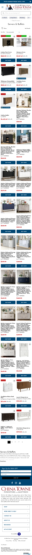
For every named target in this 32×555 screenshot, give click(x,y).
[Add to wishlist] (14, 36)
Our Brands (4, 544)
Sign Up (16, 478)
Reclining (22, 17)
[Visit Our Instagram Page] (16, 483)
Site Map (15, 540)
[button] (2, 7)
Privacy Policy (9, 540)
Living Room (13, 17)
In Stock (4, 17)
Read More (3, 461)
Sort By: (3, 32)
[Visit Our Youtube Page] (20, 483)
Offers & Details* (22, 540)
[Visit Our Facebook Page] (12, 483)
